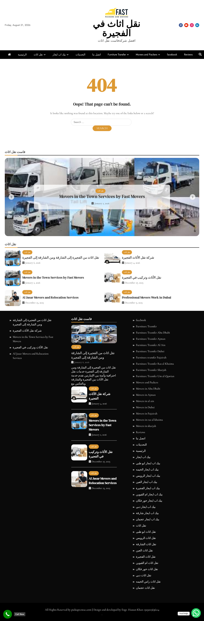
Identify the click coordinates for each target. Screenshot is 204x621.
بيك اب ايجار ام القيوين (149, 494)
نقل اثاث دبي (143, 575)
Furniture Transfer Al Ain (150, 345)
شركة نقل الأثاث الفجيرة (138, 257)
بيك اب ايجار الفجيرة (148, 488)
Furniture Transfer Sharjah (151, 370)
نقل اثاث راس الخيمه (148, 581)
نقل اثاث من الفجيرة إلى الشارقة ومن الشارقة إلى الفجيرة (60, 257)
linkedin (197, 25)
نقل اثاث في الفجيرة (116, 28)
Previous (11, 197)
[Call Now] (7, 614)
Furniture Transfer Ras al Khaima (155, 363)
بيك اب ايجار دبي (146, 507)
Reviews (188, 54)
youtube (186, 25)
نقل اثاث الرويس (146, 538)
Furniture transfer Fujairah (151, 357)
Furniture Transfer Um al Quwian (155, 376)
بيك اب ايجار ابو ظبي (148, 463)
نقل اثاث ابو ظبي (146, 532)
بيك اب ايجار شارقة (147, 513)
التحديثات (80, 54)
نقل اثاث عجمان (145, 588)
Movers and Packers (146, 54)
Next (192, 197)
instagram (192, 25)
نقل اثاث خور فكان (147, 569)
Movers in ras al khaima (149, 419)
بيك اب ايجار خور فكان (149, 500)
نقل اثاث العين (144, 550)
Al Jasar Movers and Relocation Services (50, 297)
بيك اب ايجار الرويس (148, 475)
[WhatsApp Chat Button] (196, 613)
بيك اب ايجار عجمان (147, 519)
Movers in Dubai (145, 407)
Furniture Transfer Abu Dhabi (153, 332)
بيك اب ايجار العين (146, 482)
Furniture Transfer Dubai (150, 351)
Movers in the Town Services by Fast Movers (102, 196)
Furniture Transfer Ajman (150, 339)
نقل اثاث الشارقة (146, 544)
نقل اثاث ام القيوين (147, 563)
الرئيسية (22, 54)
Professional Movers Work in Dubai (146, 297)
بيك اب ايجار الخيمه (147, 469)
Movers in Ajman (146, 395)
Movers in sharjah (146, 426)
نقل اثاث (38, 54)
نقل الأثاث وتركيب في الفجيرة (141, 277)
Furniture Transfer (117, 54)
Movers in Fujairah (146, 413)
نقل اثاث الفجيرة (146, 556)
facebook (181, 25)
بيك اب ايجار (59, 54)
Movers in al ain (145, 401)
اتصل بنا (96, 54)
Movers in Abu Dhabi (148, 388)
